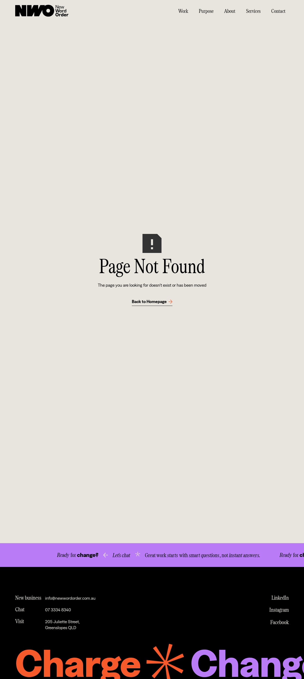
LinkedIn (280, 597)
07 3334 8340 (58, 610)
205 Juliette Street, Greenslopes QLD (62, 625)
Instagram (279, 609)
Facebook (279, 621)
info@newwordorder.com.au (70, 598)
